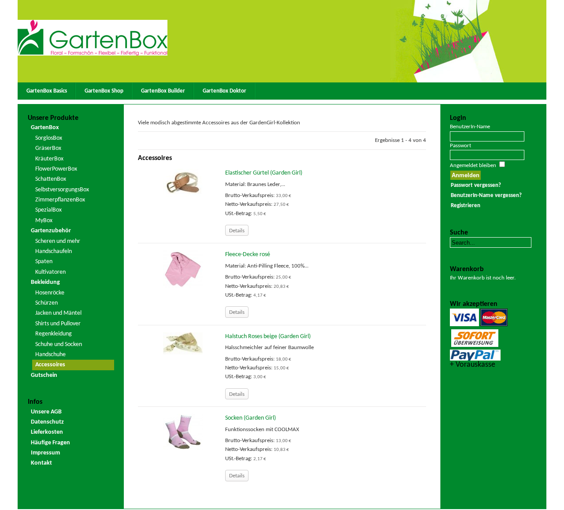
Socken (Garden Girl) (250, 418)
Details (237, 231)
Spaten (43, 261)
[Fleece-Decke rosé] (183, 269)
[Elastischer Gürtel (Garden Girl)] (183, 183)
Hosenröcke (49, 293)
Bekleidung (45, 282)
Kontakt (41, 463)
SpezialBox (48, 210)
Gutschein (44, 375)
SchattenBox (50, 179)
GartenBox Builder (163, 91)
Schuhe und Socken (58, 344)
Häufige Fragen (50, 443)
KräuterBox (49, 159)
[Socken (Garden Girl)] (183, 432)
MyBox (43, 220)
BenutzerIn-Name (470, 127)
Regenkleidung (53, 334)
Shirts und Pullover (58, 324)
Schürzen (46, 303)
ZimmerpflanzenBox (60, 200)
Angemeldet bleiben (473, 165)
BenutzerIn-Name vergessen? (486, 195)
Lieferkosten (47, 432)
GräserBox (48, 148)
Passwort (460, 146)
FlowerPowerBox (56, 169)
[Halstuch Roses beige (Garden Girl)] (183, 343)
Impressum (45, 453)
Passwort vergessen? (476, 185)
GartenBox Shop (104, 91)
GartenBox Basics (46, 91)
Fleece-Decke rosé (247, 254)
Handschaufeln (53, 251)
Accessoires (50, 365)
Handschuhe (50, 354)
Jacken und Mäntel (58, 313)
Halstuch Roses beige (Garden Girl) (268, 336)
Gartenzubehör (51, 231)
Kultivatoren (50, 272)
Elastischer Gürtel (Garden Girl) (263, 173)
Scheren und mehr (57, 241)
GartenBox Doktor (224, 91)
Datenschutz (47, 422)
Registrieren (465, 205)
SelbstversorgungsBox (62, 190)
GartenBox (45, 127)
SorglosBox (48, 138)
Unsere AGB (46, 412)
